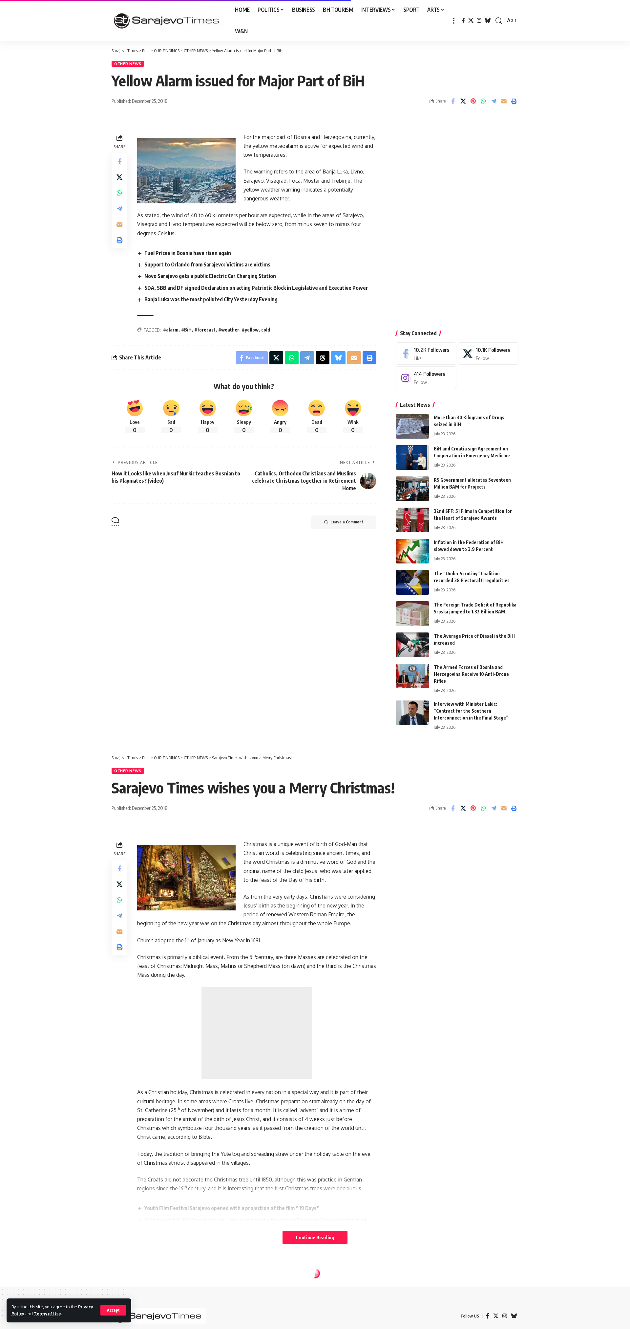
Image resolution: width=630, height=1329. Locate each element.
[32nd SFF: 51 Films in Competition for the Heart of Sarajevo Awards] (412, 520)
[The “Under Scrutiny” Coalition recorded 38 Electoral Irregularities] (412, 582)
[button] (113, 1310)
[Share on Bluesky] (338, 357)
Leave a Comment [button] (346, 521)
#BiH (186, 329)
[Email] (503, 101)
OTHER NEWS (127, 63)
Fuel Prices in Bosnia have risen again (187, 253)
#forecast (205, 329)
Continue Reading (315, 1237)
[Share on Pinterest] (473, 101)
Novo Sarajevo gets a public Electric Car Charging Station (210, 276)
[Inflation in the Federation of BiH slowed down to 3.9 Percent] (412, 551)
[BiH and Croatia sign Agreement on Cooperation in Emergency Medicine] (412, 457)
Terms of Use (47, 1313)
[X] (471, 20)
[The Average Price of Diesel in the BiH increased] (412, 644)
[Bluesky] (487, 20)
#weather (228, 329)
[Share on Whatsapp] (483, 101)
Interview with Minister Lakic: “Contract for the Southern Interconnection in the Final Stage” (471, 711)
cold (265, 329)
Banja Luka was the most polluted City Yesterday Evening (211, 299)
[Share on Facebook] (452, 101)
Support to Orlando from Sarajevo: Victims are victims (207, 264)
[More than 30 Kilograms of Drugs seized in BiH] (412, 426)
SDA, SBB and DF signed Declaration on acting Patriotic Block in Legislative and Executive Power (256, 288)
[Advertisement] (457, 218)
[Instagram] (479, 20)
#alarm (170, 329)
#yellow (250, 329)
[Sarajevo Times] (168, 21)
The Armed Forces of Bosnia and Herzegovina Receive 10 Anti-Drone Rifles (471, 674)
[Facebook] (463, 20)
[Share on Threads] (322, 357)
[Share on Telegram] (493, 101)
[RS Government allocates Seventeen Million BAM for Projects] (412, 488)
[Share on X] (463, 101)
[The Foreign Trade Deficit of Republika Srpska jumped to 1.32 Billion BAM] (412, 613)
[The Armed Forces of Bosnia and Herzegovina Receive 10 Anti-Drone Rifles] (412, 676)
